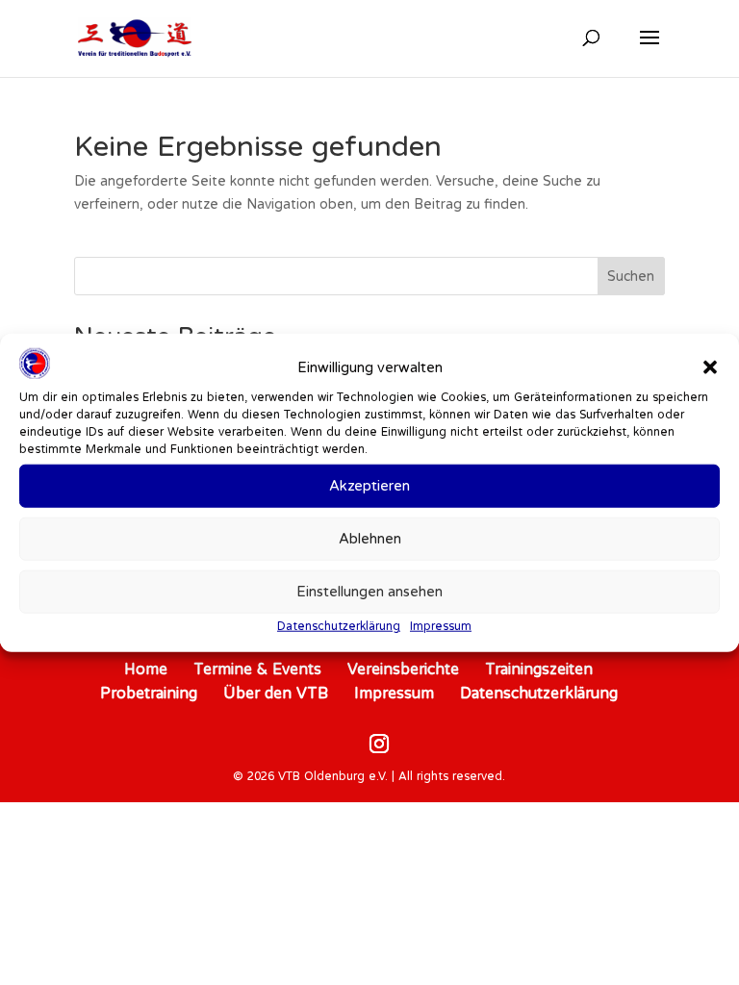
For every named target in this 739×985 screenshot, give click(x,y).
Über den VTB (275, 692)
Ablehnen (370, 538)
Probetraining (148, 692)
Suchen (630, 276)
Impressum (440, 625)
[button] (710, 367)
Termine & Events (257, 668)
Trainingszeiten (539, 668)
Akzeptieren (369, 485)
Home (145, 668)
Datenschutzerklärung (338, 625)
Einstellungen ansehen (369, 591)
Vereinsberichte (403, 668)
